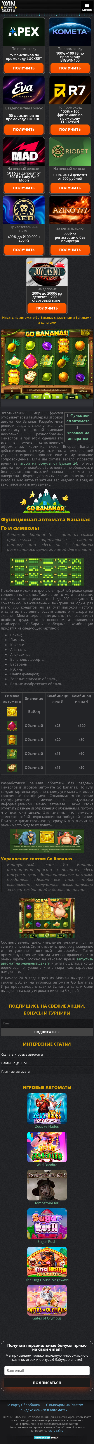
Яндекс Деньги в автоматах (44, 1410)
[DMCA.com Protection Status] (46, 1437)
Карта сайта (55, 1430)
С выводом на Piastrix (64, 1404)
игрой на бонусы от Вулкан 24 (48, 463)
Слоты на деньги (14, 1063)
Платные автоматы (15, 1071)
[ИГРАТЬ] (47, 364)
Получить (24, 68)
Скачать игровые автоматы (22, 1054)
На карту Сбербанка (23, 1404)
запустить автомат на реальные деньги (47, 961)
